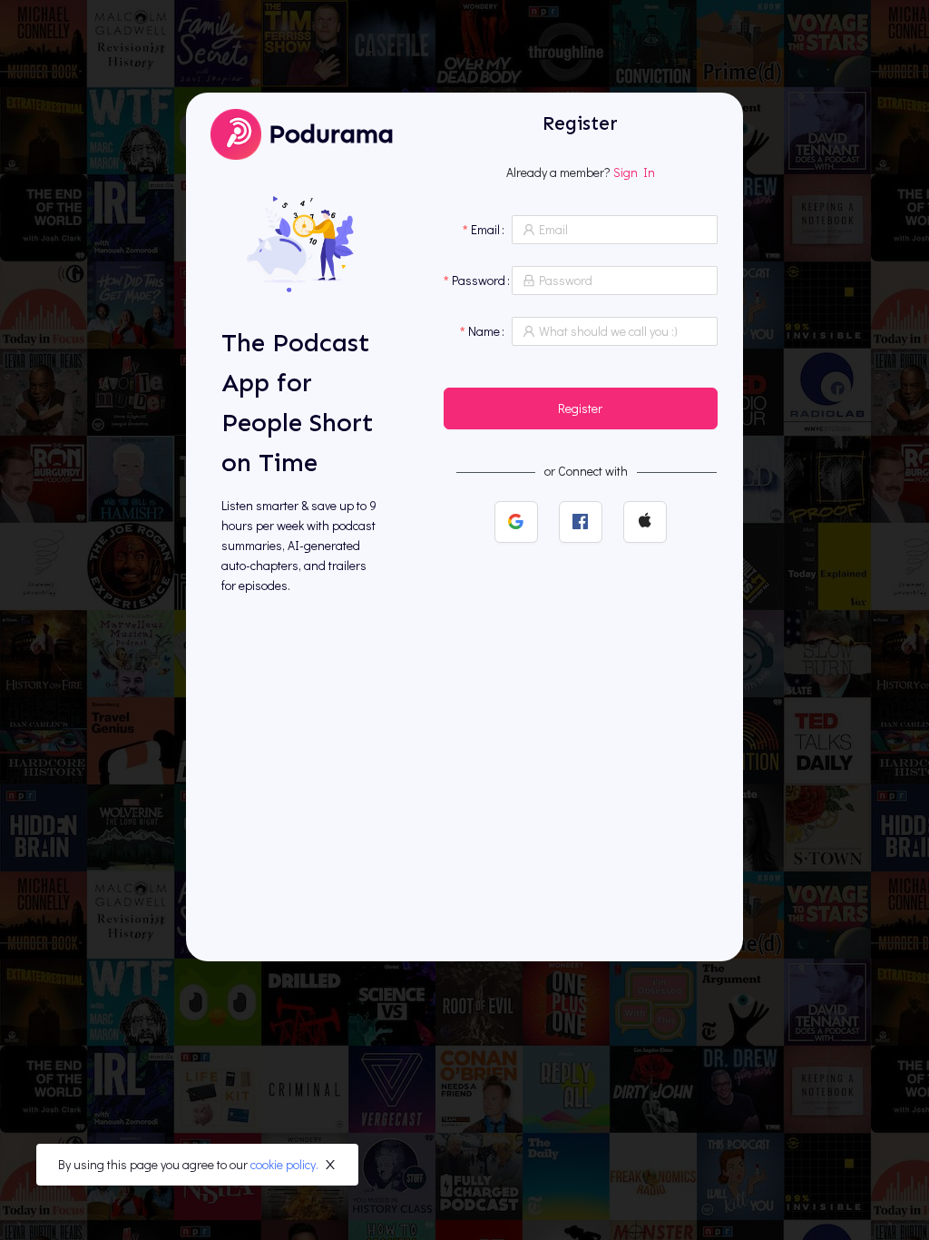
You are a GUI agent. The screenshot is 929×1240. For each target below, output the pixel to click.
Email (485, 229)
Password (478, 280)
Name (484, 331)
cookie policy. (284, 1164)
